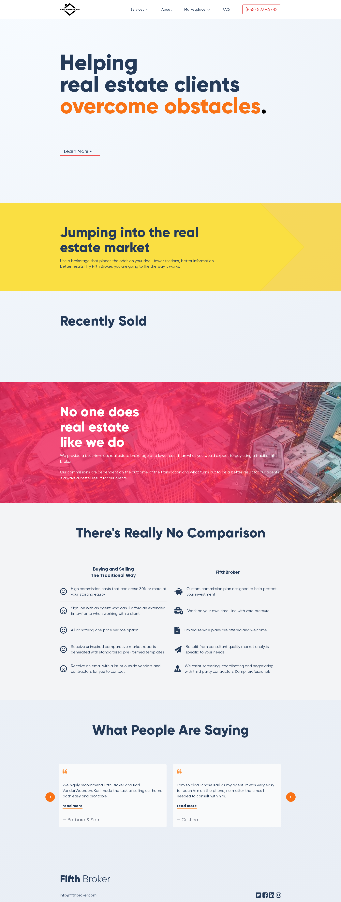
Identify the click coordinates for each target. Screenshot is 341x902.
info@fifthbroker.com (78, 895)
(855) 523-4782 (262, 9)
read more (73, 805)
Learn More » (78, 151)
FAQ (226, 9)
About (166, 9)
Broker (85, 878)
